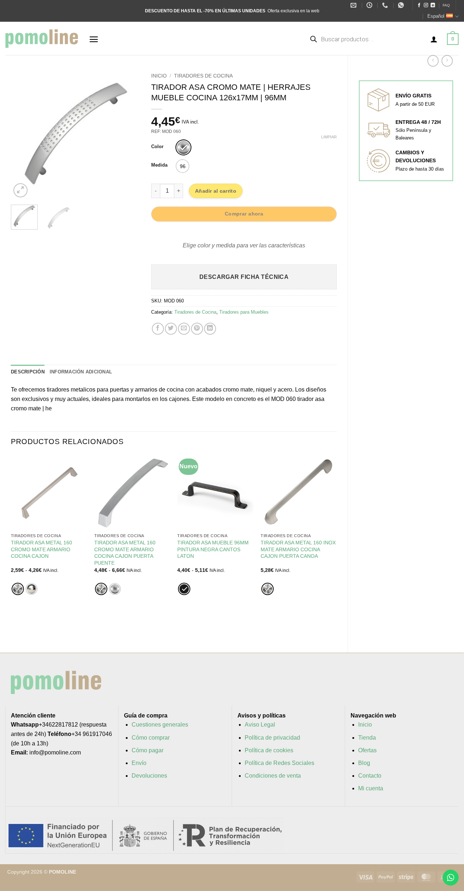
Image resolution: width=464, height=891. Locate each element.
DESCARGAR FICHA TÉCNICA (244, 277)
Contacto (369, 776)
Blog (364, 763)
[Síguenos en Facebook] (419, 5)
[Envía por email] (184, 329)
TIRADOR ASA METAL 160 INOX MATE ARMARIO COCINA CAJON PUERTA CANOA (298, 549)
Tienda (367, 738)
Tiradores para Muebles (244, 312)
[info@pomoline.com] (354, 5)
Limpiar (329, 137)
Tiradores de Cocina (203, 76)
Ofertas (367, 750)
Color (157, 146)
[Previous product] (447, 60)
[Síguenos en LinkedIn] (433, 5)
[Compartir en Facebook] (158, 329)
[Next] (128, 134)
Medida (159, 165)
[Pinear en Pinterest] (197, 329)
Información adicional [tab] (81, 372)
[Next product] (433, 60)
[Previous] (22, 134)
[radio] (183, 147)
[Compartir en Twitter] (171, 329)
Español (435, 16)
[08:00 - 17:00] (370, 5)
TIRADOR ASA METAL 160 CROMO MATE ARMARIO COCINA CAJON (41, 549)
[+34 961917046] (386, 5)
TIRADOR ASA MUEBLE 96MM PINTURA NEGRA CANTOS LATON (213, 549)
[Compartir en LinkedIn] (210, 329)
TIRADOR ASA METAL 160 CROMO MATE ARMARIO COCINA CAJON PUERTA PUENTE (125, 553)
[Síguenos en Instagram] (426, 5)
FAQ (446, 5)
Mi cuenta (370, 788)
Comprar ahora (244, 214)
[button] (94, 39)
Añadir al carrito (215, 191)
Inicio (159, 76)
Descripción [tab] (28, 372)
